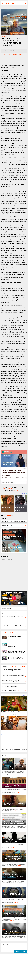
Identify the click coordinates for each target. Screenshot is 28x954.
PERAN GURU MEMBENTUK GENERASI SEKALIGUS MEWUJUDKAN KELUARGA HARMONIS (16, 659)
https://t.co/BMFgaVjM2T (8, 488)
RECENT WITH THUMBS (8, 632)
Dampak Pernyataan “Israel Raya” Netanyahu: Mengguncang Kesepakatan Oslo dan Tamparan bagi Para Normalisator (17, 637)
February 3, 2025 (16, 490)
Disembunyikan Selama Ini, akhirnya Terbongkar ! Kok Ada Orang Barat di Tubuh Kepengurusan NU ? (16, 645)
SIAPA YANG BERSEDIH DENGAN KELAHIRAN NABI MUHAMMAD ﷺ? (13, 894)
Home (2, 36)
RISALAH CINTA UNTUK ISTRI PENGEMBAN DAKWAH (14, 60)
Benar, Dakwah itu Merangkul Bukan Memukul (12, 58)
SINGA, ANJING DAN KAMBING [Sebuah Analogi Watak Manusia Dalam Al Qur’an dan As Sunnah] (12, 858)
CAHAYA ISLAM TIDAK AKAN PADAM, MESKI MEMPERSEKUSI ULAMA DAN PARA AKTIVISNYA (12, 55)
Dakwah (5, 36)
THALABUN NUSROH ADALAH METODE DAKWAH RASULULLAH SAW (13, 876)
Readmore (16, 774)
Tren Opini (10, 3)
